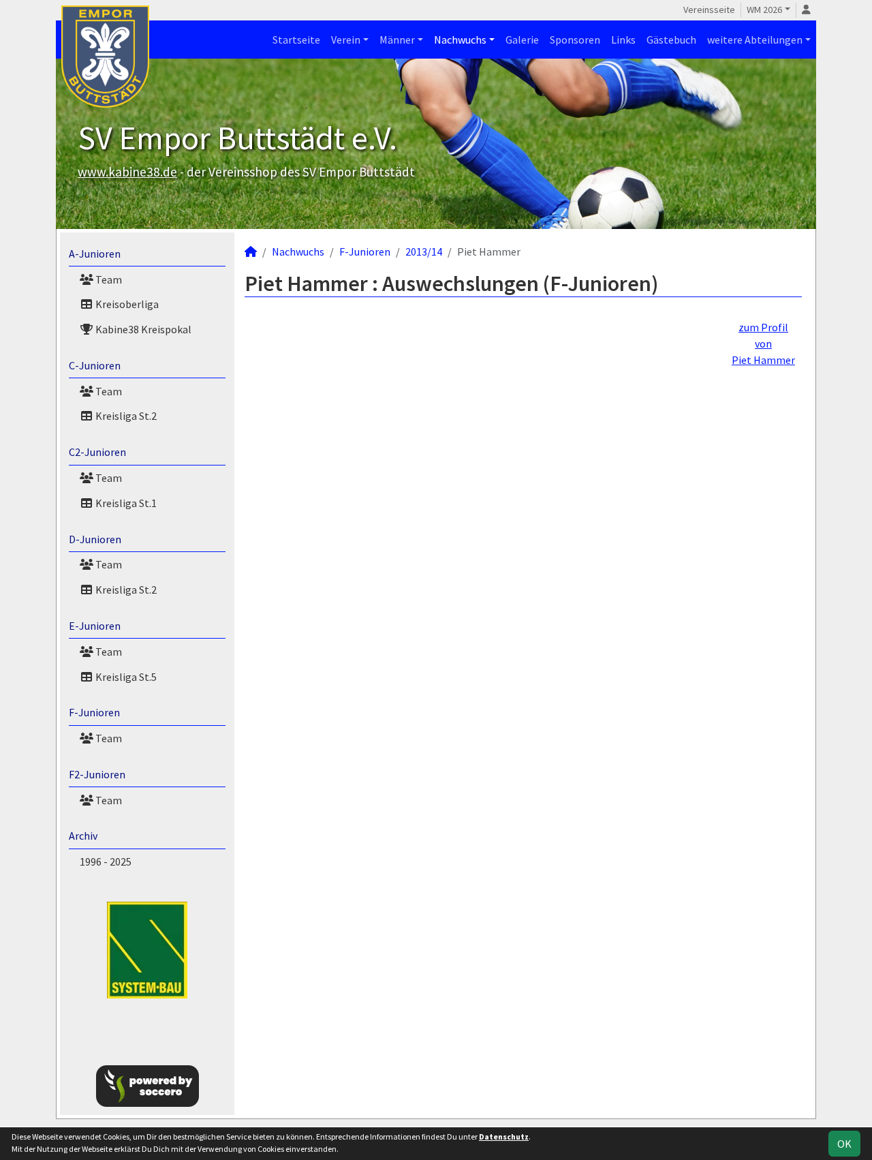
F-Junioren (94, 712)
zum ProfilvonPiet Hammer (763, 343)
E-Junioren (95, 625)
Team (107, 279)
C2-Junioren (97, 452)
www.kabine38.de (127, 172)
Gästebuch (671, 39)
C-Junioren (95, 365)
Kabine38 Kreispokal (142, 329)
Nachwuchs (460, 39)
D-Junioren (95, 539)
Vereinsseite (709, 9)
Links (623, 39)
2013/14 (423, 251)
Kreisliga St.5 (125, 677)
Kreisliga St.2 (125, 416)
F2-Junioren (97, 774)
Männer (397, 39)
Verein (345, 39)
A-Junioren (95, 253)
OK (844, 1143)
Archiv (83, 835)
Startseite (296, 39)
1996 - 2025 (105, 861)
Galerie (522, 39)
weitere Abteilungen (755, 39)
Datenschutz (504, 1136)
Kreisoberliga (126, 304)
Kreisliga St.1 (125, 503)
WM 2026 (764, 9)
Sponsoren (575, 39)
